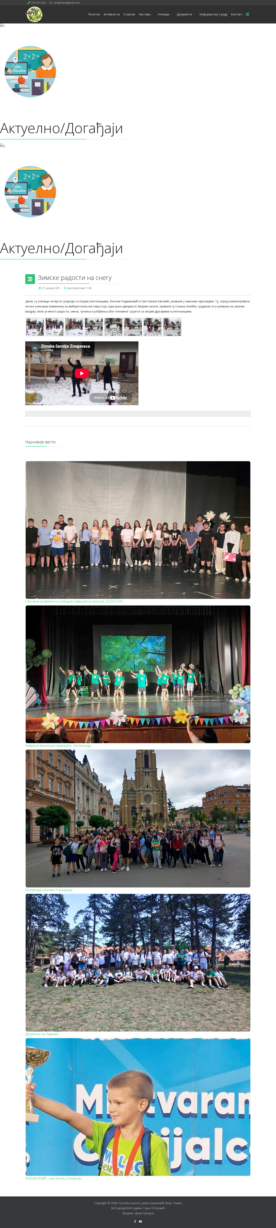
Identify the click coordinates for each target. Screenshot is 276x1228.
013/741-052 (38, 2)
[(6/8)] (133, 327)
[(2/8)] (54, 327)
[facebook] (135, 1221)
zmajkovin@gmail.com (67, 2)
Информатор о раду (213, 14)
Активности (112, 14)
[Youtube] (140, 1221)
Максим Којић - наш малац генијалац (53, 1178)
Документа (184, 14)
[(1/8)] (35, 327)
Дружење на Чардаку (42, 1033)
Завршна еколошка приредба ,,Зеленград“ (58, 745)
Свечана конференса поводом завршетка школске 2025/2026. (74, 601)
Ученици (163, 14)
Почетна (94, 14)
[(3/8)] (74, 327)
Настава (144, 14)
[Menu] (247, 14)
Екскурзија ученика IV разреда (48, 889)
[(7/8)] (152, 327)
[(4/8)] (93, 327)
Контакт (236, 14)
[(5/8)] (113, 327)
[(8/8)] (172, 327)
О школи (129, 14)
